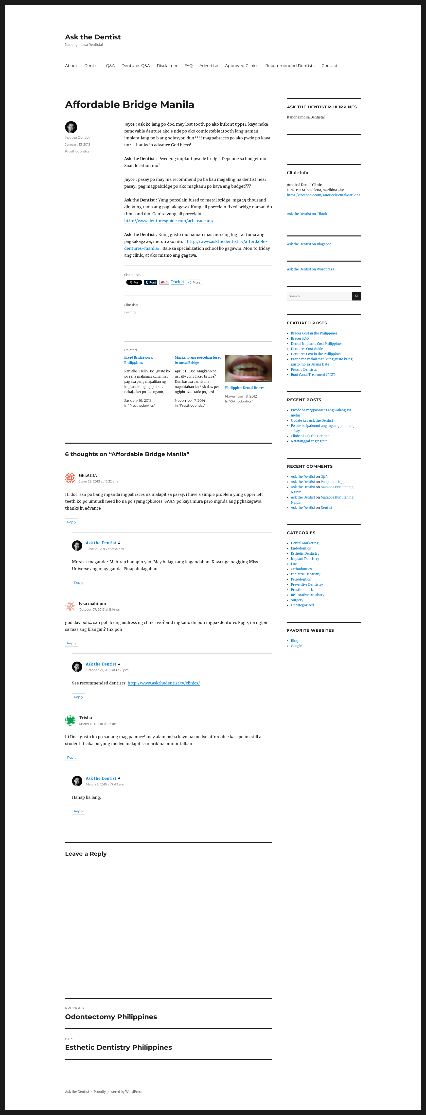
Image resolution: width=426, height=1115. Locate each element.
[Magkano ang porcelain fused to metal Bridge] (200, 381)
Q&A (110, 65)
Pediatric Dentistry (305, 574)
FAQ (188, 65)
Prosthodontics (77, 151)
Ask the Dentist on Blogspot (309, 244)
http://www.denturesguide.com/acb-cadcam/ (168, 220)
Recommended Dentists (290, 65)
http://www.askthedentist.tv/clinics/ (164, 683)
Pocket (177, 281)
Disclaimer (167, 65)
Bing (294, 641)
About (71, 65)
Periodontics (301, 579)
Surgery (297, 600)
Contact (329, 65)
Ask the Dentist (93, 37)
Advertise (208, 65)
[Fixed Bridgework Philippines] (149, 381)
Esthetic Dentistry (305, 553)
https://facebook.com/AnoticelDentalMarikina (323, 195)
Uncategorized (302, 605)
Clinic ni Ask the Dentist (310, 436)
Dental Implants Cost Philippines (316, 344)
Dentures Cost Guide (307, 349)
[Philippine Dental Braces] (248, 368)
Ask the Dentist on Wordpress (310, 269)
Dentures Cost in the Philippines (316, 354)
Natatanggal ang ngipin (309, 441)
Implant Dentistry (305, 559)
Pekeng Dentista (304, 369)
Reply (71, 522)
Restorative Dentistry (307, 595)
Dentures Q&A (136, 65)
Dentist (91, 65)
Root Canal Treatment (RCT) (313, 375)
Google (296, 646)
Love (294, 564)
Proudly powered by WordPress (118, 1092)
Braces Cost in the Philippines (314, 333)
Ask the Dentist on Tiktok (307, 214)
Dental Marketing (305, 543)
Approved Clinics (241, 65)
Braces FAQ (300, 338)
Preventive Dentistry (307, 584)
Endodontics (301, 548)
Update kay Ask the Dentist (312, 420)
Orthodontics (301, 569)
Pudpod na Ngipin (335, 482)
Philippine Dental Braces (245, 388)
